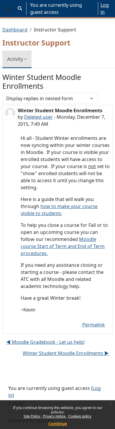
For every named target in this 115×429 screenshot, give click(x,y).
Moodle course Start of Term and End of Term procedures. (63, 246)
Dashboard (14, 29)
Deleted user (38, 117)
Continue (57, 423)
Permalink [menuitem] (93, 324)
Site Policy (32, 416)
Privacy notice (54, 416)
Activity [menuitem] (15, 59)
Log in (105, 8)
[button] (20, 8)
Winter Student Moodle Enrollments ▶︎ (66, 353)
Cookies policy (79, 416)
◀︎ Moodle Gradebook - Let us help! (45, 342)
